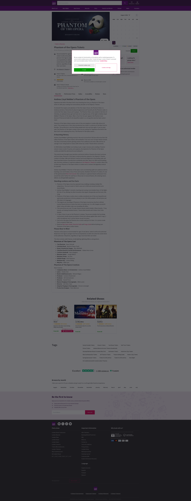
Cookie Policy (103, 61)
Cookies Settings (106, 67)
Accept (84, 69)
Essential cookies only (84, 65)
